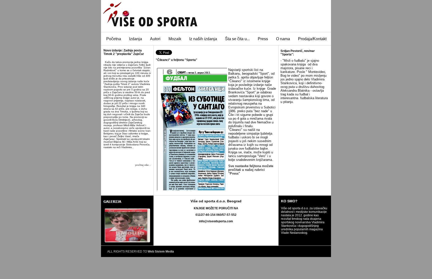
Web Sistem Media (161, 251)
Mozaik (174, 39)
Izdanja (135, 39)
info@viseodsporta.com (216, 221)
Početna (113, 39)
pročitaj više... (143, 165)
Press (263, 39)
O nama (283, 39)
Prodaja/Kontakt (312, 39)
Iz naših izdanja (203, 39)
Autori (155, 39)
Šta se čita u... (237, 39)
